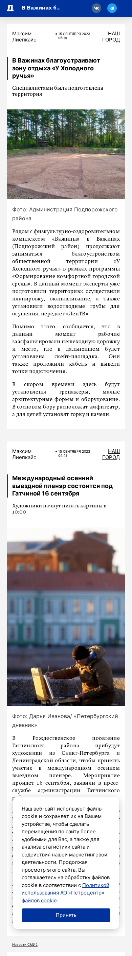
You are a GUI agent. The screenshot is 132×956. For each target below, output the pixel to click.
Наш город (111, 36)
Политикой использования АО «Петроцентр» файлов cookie (65, 893)
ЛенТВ (77, 314)
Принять (66, 915)
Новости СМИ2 (25, 944)
